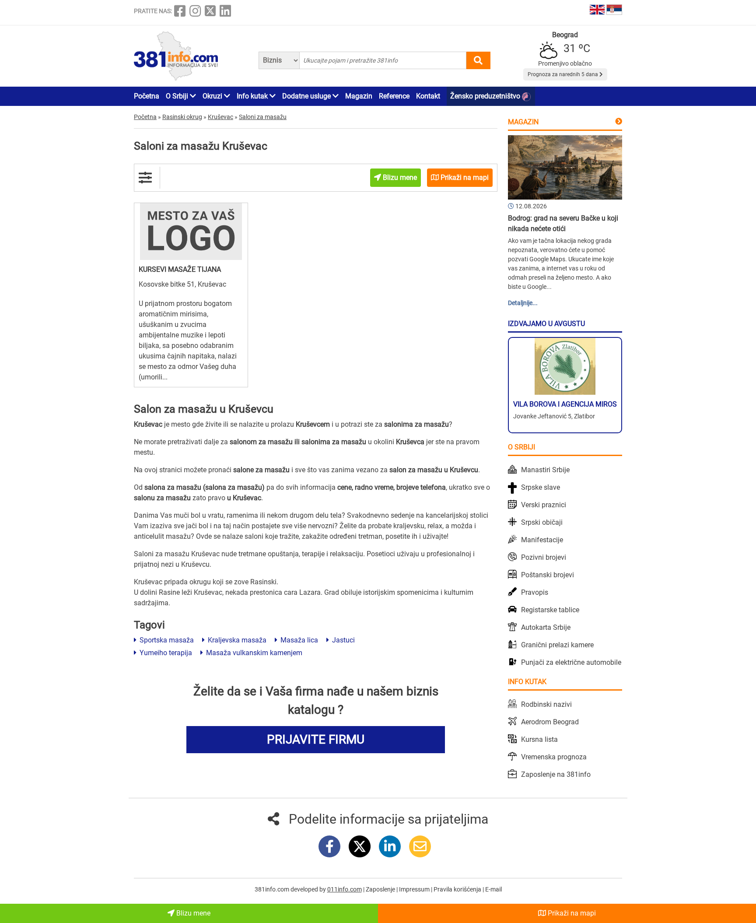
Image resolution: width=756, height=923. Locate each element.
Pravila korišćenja (458, 889)
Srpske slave (540, 487)
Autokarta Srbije (545, 627)
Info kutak (253, 96)
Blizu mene (192, 913)
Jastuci (342, 640)
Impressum (415, 889)
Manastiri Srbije (545, 470)
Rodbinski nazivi (546, 704)
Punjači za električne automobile (571, 662)
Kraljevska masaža (236, 640)
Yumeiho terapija (165, 653)
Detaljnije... (523, 302)
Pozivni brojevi (543, 557)
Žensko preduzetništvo (486, 96)
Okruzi (213, 96)
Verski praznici (543, 505)
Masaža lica (298, 640)
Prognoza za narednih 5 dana (563, 74)
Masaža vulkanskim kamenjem (253, 653)
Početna (146, 96)
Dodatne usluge (307, 96)
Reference (394, 96)
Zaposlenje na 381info (556, 774)
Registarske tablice (550, 610)
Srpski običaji (542, 522)
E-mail (493, 889)
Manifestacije (542, 540)
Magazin (358, 96)
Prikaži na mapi (571, 913)
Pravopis (534, 592)
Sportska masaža (166, 640)
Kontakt (428, 96)
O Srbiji (178, 96)
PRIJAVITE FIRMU (315, 739)
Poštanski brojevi (547, 575)
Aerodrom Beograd (550, 722)
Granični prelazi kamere (557, 645)
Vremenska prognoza (554, 757)
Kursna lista (539, 739)
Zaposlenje (381, 889)
